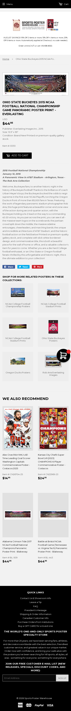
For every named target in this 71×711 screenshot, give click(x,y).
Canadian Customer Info (36, 618)
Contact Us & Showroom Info (35, 598)
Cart (66, 4)
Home (5, 59)
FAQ (35, 606)
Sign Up (62, 678)
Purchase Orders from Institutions (35, 622)
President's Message (35, 610)
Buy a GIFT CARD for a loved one (35, 626)
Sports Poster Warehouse (38, 698)
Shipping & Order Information (35, 614)
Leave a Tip (36, 602)
